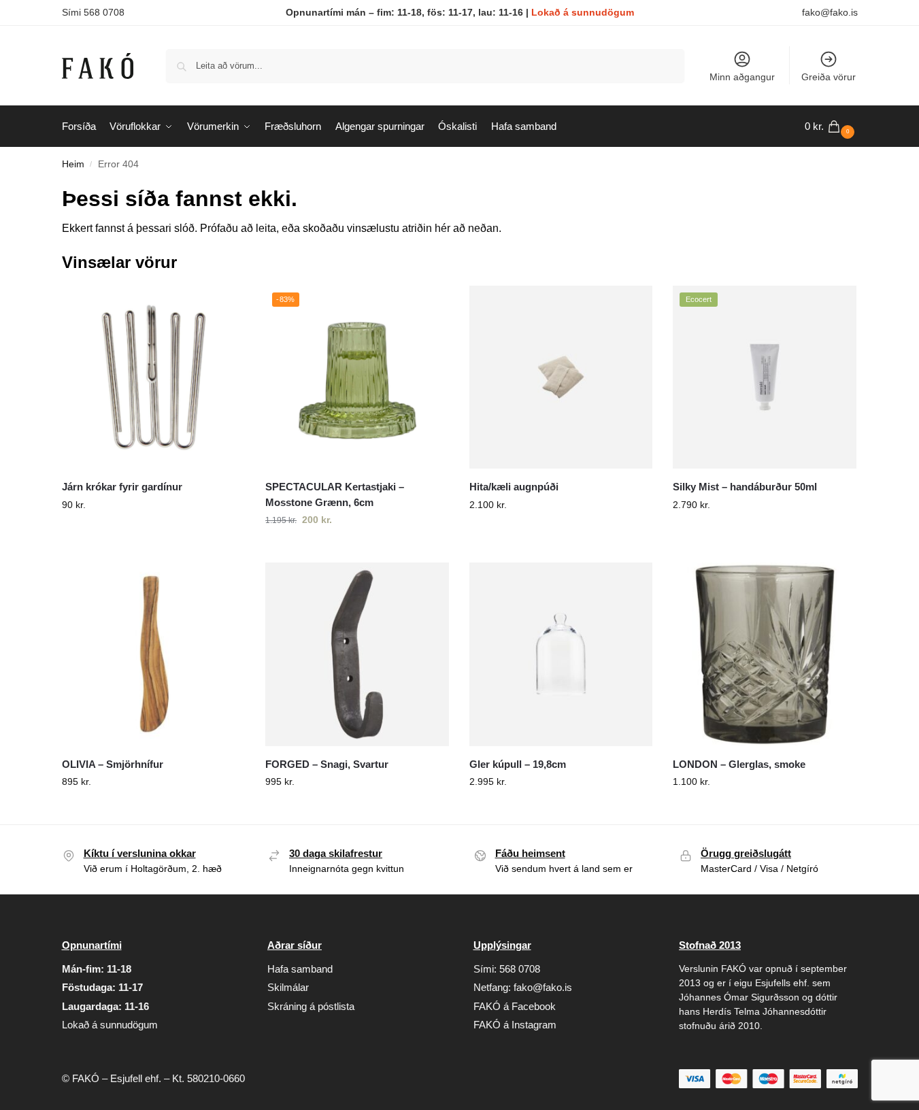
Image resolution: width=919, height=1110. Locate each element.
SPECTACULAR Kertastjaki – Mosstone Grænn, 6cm (334, 494)
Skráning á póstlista (310, 1006)
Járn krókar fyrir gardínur (122, 486)
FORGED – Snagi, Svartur (326, 764)
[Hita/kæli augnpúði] (561, 377)
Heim (73, 164)
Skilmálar (288, 987)
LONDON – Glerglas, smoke (739, 764)
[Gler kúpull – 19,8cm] (561, 654)
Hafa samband (300, 969)
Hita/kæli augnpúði (513, 486)
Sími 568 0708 (93, 12)
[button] (831, 126)
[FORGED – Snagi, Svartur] (357, 654)
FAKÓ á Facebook (514, 1006)
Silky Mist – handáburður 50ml (745, 486)
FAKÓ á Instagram (514, 1024)
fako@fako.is (830, 12)
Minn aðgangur (742, 76)
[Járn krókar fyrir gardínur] (154, 377)
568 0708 (519, 969)
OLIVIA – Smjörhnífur (112, 764)
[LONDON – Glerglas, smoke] (764, 654)
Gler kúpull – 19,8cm (517, 764)
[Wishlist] (224, 306)
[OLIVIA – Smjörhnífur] (154, 654)
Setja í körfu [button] (153, 533)
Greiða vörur (828, 76)
